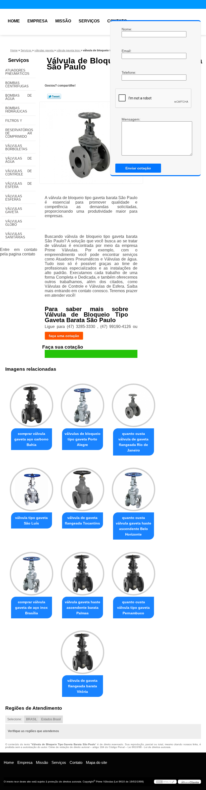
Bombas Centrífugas (17, 84)
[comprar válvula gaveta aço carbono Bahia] (31, 403)
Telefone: (127, 72)
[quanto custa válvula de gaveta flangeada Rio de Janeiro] (133, 403)
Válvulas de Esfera (18, 185)
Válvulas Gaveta (13, 210)
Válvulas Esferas (13, 197)
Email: (127, 51)
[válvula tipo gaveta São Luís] (31, 487)
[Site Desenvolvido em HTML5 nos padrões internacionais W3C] (165, 782)
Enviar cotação (138, 168)
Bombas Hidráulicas (16, 109)
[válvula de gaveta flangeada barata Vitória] (82, 650)
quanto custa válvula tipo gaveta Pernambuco (133, 607)
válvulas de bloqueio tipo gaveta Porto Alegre (82, 439)
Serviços (89, 21)
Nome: (127, 29)
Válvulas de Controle (18, 172)
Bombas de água (18, 97)
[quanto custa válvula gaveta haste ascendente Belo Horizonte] (133, 487)
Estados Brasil (51, 719)
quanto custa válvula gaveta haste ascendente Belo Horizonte (133, 526)
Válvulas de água (18, 160)
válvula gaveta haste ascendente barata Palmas (82, 607)
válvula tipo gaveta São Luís (31, 520)
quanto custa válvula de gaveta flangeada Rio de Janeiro (133, 442)
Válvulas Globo (13, 223)
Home (14, 21)
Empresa (37, 21)
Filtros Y (13, 121)
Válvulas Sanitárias (15, 235)
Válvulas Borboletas (16, 147)
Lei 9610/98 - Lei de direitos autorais (149, 747)
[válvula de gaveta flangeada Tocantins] (82, 487)
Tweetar (54, 96)
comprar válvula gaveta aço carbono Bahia (31, 439)
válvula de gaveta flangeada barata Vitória (82, 686)
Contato (76, 762)
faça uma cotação (64, 336)
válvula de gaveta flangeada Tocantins (82, 520)
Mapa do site (96, 762)
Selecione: (14, 719)
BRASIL (31, 719)
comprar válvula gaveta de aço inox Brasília (31, 607)
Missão (63, 21)
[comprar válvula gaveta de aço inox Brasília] (31, 571)
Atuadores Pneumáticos (17, 72)
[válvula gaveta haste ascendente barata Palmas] (82, 571)
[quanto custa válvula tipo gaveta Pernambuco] (133, 571)
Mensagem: (127, 119)
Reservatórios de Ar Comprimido (19, 133)
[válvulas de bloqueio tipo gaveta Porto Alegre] (82, 403)
